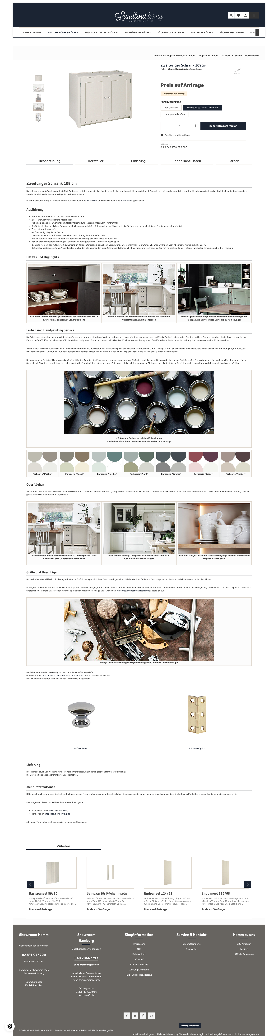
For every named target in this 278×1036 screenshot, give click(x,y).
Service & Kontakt (191, 934)
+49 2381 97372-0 (58, 810)
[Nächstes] (257, 32)
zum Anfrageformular (223, 125)
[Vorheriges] (30, 884)
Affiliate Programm (244, 954)
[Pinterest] (143, 1015)
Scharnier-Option (197, 748)
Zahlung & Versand (139, 969)
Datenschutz (139, 954)
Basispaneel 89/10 (43, 893)
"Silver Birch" (126, 200)
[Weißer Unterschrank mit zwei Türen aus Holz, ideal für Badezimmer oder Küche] (100, 98)
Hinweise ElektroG (139, 964)
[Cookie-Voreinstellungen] (9, 1026)
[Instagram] (151, 1015)
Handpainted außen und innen (202, 107)
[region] (93, 98)
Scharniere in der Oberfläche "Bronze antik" (63, 675)
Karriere (244, 949)
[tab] (49, 161)
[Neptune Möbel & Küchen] (63, 32)
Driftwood (92, 200)
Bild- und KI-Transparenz (139, 975)
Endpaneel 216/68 (216, 893)
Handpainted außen (175, 114)
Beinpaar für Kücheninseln (107, 893)
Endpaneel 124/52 (158, 893)
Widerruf (139, 959)
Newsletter (191, 949)
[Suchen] (231, 15)
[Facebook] (127, 1015)
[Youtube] (135, 1015)
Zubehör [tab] (63, 846)
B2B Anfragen (244, 944)
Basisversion (171, 107)
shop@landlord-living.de (57, 814)
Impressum (139, 944)
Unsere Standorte (191, 944)
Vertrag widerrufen (190, 1026)
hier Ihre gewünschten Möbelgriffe (133, 591)
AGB (139, 949)
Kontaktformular (33, 985)
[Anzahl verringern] (164, 126)
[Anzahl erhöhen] (195, 126)
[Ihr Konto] (245, 15)
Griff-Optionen (81, 748)
